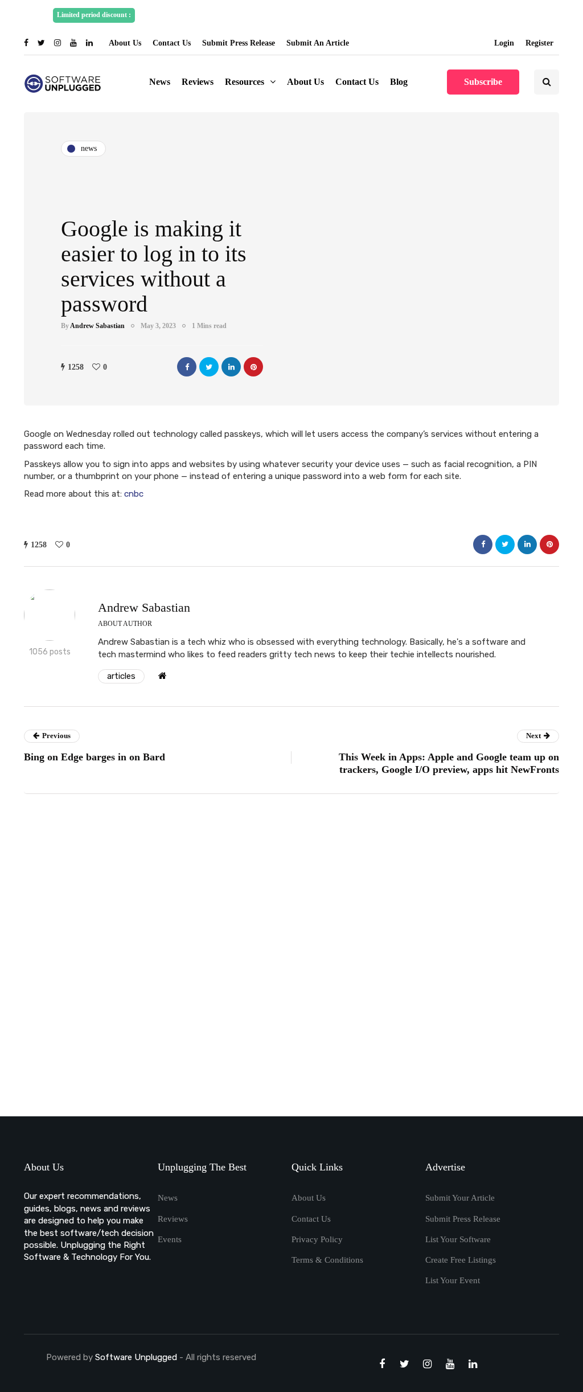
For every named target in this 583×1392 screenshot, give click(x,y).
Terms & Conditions (327, 1259)
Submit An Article (317, 43)
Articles (121, 676)
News (159, 82)
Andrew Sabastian (97, 326)
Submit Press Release (238, 43)
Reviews (198, 82)
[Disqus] (291, 959)
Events (170, 1239)
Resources (244, 82)
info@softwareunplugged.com (477, 14)
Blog (399, 82)
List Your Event (452, 1280)
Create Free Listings (460, 1259)
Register (539, 43)
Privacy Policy (317, 1239)
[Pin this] (253, 366)
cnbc (133, 494)
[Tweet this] (209, 366)
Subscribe (483, 82)
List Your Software (458, 1239)
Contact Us (172, 43)
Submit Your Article (460, 1197)
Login (504, 43)
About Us (125, 43)
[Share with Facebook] (186, 366)
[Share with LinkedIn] (231, 366)
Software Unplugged (137, 1357)
